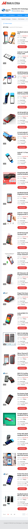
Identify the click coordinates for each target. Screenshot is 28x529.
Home (4, 15)
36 (11, 514)
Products (12, 15)
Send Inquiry (22, 46)
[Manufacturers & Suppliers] (10, 3)
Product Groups (8, 23)
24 (8, 514)
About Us (20, 15)
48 (14, 514)
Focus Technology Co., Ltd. (18, 523)
